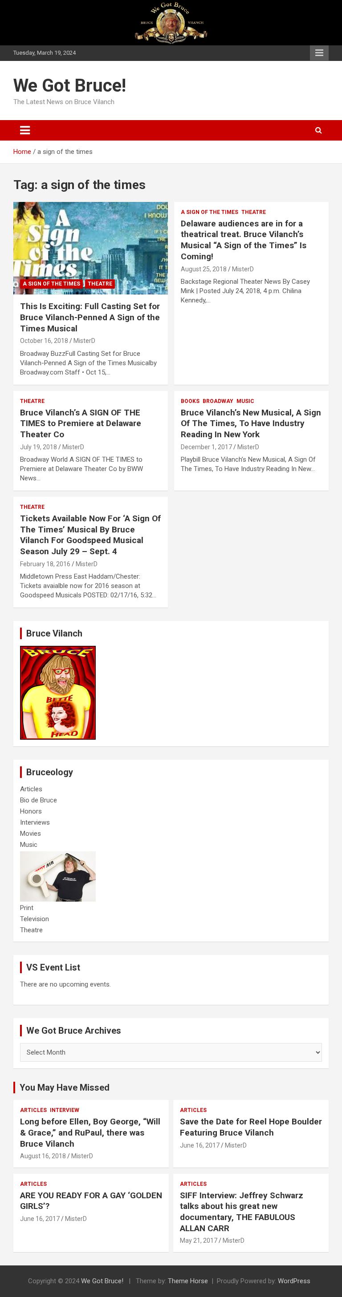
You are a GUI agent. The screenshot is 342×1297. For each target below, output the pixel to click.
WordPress (294, 1281)
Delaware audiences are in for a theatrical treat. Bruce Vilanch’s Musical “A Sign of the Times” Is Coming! (243, 240)
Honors (31, 811)
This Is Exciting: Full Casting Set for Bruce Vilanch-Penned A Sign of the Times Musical (90, 317)
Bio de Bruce (38, 800)
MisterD (84, 340)
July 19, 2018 (38, 447)
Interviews (35, 822)
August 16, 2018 (43, 1156)
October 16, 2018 (44, 340)
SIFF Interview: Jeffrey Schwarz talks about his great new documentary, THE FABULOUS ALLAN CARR (241, 1211)
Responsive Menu (319, 52)
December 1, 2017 (206, 447)
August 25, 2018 (204, 269)
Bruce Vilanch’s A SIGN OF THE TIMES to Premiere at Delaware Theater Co (80, 423)
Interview (64, 1110)
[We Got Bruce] (58, 650)
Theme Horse (188, 1281)
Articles (31, 789)
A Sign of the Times (51, 284)
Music (245, 401)
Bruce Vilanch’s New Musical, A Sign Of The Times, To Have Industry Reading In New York (251, 423)
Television (34, 919)
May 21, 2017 (198, 1240)
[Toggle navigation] (25, 130)
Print (26, 908)
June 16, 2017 (200, 1145)
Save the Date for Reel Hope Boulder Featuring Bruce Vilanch (251, 1127)
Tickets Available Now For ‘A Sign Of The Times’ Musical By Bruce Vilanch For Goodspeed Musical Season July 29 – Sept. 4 (90, 534)
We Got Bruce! (69, 85)
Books (190, 401)
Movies (30, 834)
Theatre (100, 284)
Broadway (218, 401)
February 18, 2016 (45, 564)
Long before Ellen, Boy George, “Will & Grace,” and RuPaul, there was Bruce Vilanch (90, 1132)
